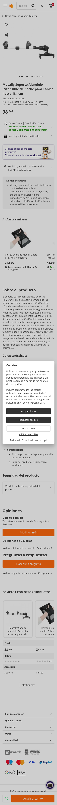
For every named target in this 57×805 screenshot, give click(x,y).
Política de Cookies (28, 434)
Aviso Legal (41, 440)
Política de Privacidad (21, 440)
